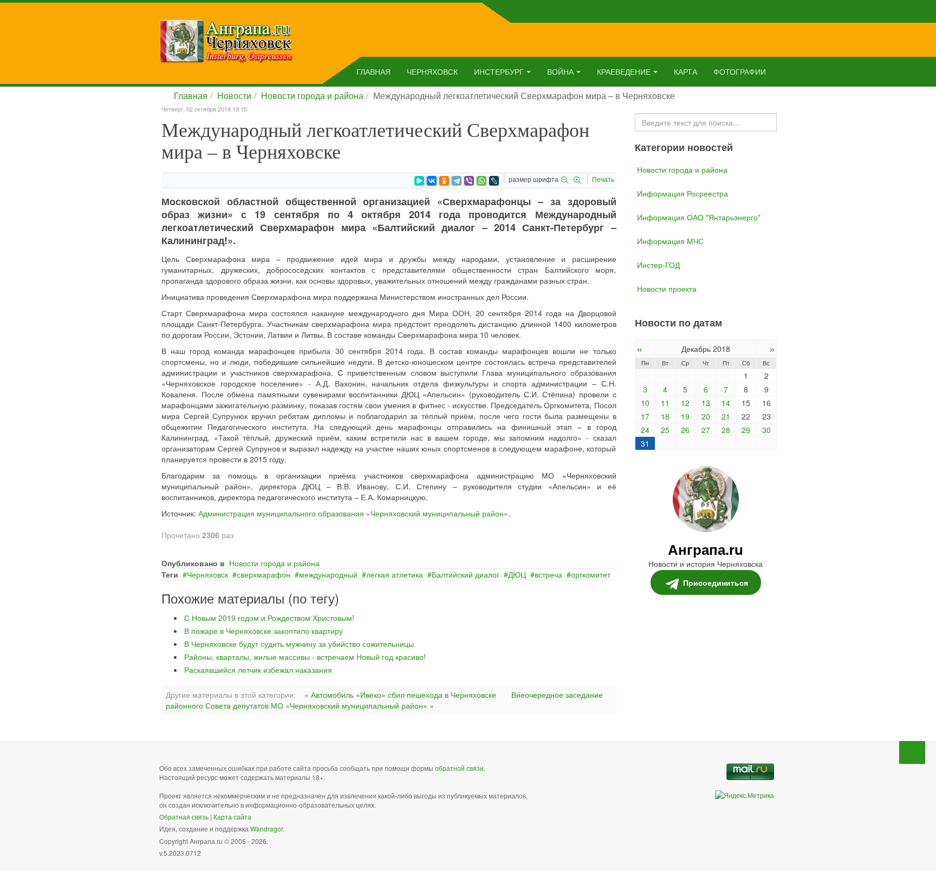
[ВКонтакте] (432, 181)
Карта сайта (232, 816)
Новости (234, 95)
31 (645, 443)
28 (726, 429)
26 (685, 429)
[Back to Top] (912, 752)
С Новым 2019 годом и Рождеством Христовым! (269, 617)
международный (328, 574)
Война (560, 71)
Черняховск (432, 71)
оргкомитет (590, 574)
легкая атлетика (394, 574)
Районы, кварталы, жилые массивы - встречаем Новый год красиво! (305, 656)
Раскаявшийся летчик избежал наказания (258, 669)
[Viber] (469, 181)
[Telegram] (456, 181)
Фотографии (739, 71)
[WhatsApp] (481, 181)
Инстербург (499, 71)
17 (645, 416)
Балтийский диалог (465, 574)
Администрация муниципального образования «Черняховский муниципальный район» (353, 513)
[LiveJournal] (494, 181)
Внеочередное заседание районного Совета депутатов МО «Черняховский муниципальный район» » (384, 700)
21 (726, 416)
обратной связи (459, 767)
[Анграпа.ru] (226, 40)
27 (705, 429)
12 (685, 402)
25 (665, 429)
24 (645, 429)
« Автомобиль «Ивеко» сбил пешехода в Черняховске (400, 694)
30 (766, 429)
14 (726, 402)
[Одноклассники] (444, 181)
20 (705, 416)
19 (685, 416)
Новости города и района (312, 95)
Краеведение (624, 71)
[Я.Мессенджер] (419, 181)
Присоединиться (715, 582)
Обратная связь (184, 816)
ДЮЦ (517, 574)
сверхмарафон (263, 574)
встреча (548, 574)
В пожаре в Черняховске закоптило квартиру (263, 630)
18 (665, 416)
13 (705, 402)
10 (645, 402)
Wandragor (266, 828)
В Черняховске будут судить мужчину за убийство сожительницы (299, 643)
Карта (685, 71)
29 (746, 429)
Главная (373, 71)
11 (665, 402)
